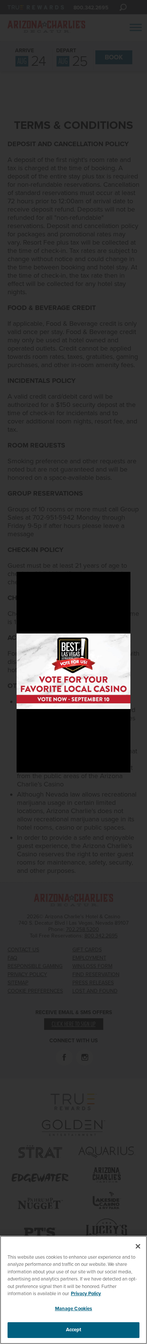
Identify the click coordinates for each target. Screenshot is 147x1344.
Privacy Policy (86, 1294)
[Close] (138, 1246)
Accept (73, 1330)
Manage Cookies (73, 1309)
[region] (73, 1290)
